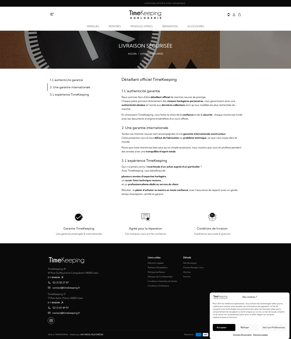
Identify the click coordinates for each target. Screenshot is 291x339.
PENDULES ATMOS (141, 26)
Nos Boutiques (190, 263)
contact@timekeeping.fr (66, 287)
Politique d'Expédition (158, 267)
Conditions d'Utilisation (158, 285)
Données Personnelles (242, 335)
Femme (186, 276)
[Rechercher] (228, 14)
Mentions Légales (260, 335)
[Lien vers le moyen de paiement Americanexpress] (198, 334)
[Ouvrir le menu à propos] (52, 14)
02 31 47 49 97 (61, 307)
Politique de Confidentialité (160, 276)
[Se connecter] (234, 14)
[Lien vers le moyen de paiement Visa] (205, 334)
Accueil (132, 53)
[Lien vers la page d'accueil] (95, 259)
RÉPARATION (170, 26)
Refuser (245, 327)
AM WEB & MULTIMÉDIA (91, 334)
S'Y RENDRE (54, 277)
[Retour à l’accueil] (145, 14)
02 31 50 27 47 (61, 282)
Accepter (222, 327)
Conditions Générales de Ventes (162, 281)
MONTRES (115, 26)
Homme (187, 272)
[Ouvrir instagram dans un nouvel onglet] (51, 320)
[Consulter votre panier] (239, 14)
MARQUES (93, 26)
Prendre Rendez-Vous (193, 267)
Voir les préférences (274, 327)
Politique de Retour (156, 272)
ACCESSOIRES (195, 26)
